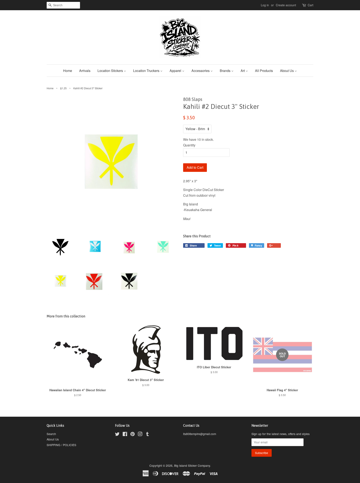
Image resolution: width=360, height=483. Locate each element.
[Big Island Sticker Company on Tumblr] (147, 435)
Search (51, 434)
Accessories (200, 70)
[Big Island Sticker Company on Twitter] (117, 435)
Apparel (176, 70)
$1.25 (63, 88)
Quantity (189, 145)
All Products (264, 70)
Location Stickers (111, 70)
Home (67, 70)
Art (243, 70)
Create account (286, 5)
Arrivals (84, 70)
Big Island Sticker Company (192, 465)
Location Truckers (146, 70)
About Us (287, 70)
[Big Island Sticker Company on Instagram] (140, 435)
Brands (225, 70)
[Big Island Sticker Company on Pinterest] (132, 435)
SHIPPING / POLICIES (61, 445)
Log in (265, 5)
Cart (310, 5)
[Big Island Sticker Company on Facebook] (124, 435)
